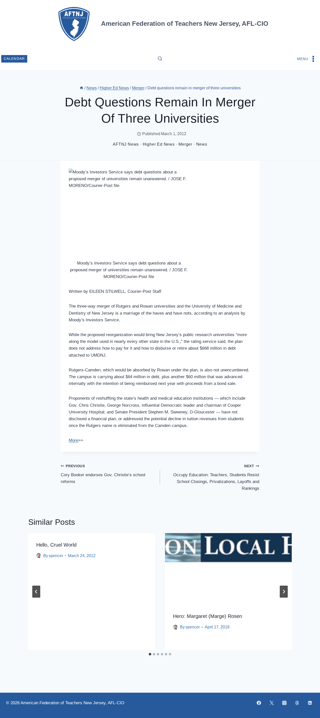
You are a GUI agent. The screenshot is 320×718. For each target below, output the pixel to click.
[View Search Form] (160, 58)
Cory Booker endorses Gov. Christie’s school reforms (103, 474)
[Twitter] (271, 702)
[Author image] (38, 555)
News (201, 144)
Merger (185, 144)
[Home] (82, 88)
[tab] (150, 654)
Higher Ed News (159, 144)
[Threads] (297, 702)
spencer (56, 556)
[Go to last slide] (36, 592)
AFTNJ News (126, 144)
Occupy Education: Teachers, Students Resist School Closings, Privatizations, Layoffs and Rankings (216, 477)
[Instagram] (284, 702)
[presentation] (228, 568)
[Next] (284, 592)
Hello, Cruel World (56, 545)
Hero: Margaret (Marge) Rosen (207, 616)
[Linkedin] (310, 702)
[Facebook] (258, 702)
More (73, 440)
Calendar (14, 59)
